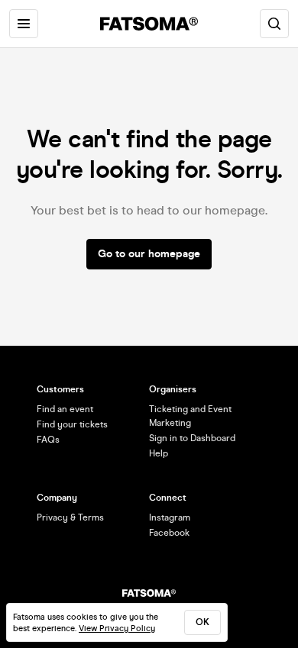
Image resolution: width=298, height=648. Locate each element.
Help (158, 453)
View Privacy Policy (117, 628)
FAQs (48, 439)
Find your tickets (72, 424)
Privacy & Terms (70, 517)
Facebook (169, 532)
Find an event (65, 409)
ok (202, 622)
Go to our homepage (149, 253)
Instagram (169, 517)
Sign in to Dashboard (192, 438)
